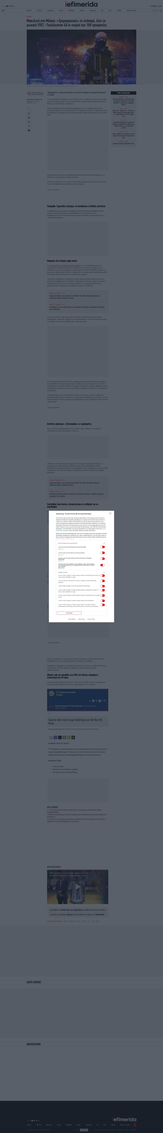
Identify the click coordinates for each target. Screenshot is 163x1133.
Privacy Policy (91, 619)
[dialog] (81, 566)
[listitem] (81, 543)
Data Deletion (72, 619)
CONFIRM (69, 613)
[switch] (102, 547)
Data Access (81, 619)
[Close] (110, 514)
